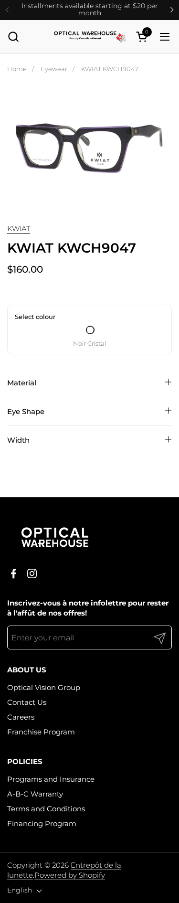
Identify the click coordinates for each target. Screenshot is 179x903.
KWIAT (18, 228)
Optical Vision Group (43, 687)
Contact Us (26, 702)
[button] (13, 36)
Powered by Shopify (69, 875)
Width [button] (18, 440)
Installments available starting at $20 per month (89, 9)
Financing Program (41, 823)
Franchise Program (41, 731)
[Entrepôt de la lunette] (90, 36)
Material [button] (21, 382)
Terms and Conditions (46, 808)
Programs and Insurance (51, 779)
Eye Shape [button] (25, 411)
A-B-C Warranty (35, 793)
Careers (20, 717)
